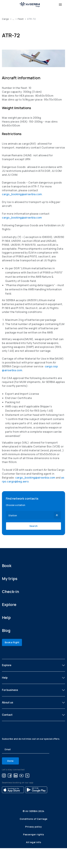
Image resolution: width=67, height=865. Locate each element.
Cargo (5, 18)
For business (10, 690)
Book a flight (12, 642)
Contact (7, 715)
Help (6, 617)
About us (7, 702)
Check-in (10, 591)
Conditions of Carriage (33, 818)
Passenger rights (33, 834)
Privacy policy (33, 826)
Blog (6, 630)
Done (10, 760)
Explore (9, 604)
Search (33, 525)
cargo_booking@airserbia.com (22, 194)
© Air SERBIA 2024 (33, 811)
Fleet (21, 18)
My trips (9, 578)
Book (6, 565)
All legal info (33, 842)
